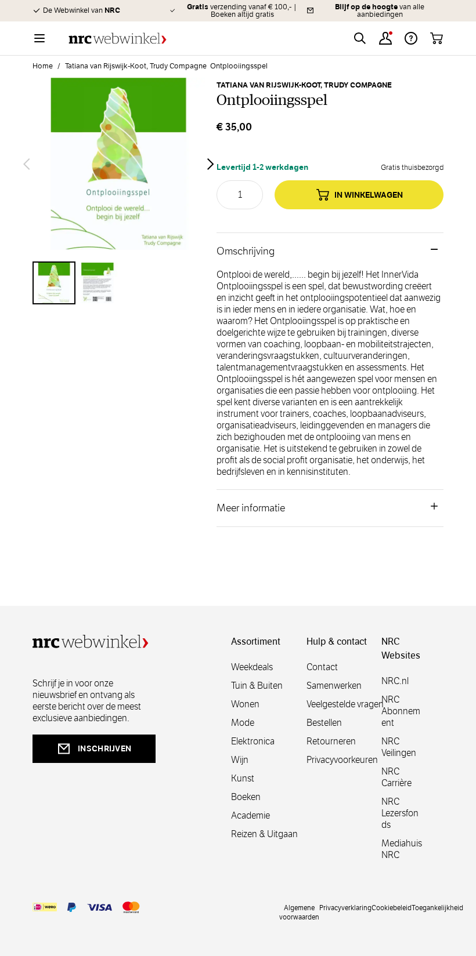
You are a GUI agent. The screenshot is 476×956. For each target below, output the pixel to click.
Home (43, 66)
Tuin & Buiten (257, 685)
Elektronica (253, 741)
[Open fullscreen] (119, 164)
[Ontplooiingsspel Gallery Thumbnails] (119, 282)
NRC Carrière (396, 777)
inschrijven (104, 748)
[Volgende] (210, 164)
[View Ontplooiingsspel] (54, 282)
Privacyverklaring (345, 907)
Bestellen (324, 723)
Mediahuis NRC (401, 849)
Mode (242, 723)
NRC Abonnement (400, 711)
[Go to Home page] (117, 38)
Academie (250, 815)
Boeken (246, 797)
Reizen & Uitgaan (264, 834)
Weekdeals (252, 667)
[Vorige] (26, 164)
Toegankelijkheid (437, 907)
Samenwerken (334, 685)
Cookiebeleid (392, 907)
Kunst (242, 778)
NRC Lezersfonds (400, 813)
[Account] (385, 38)
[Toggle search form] (360, 38)
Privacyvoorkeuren (342, 760)
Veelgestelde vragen (345, 704)
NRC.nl (395, 681)
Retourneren (331, 741)
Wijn (239, 760)
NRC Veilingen (398, 747)
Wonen (245, 704)
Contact (322, 667)
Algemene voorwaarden (299, 912)
